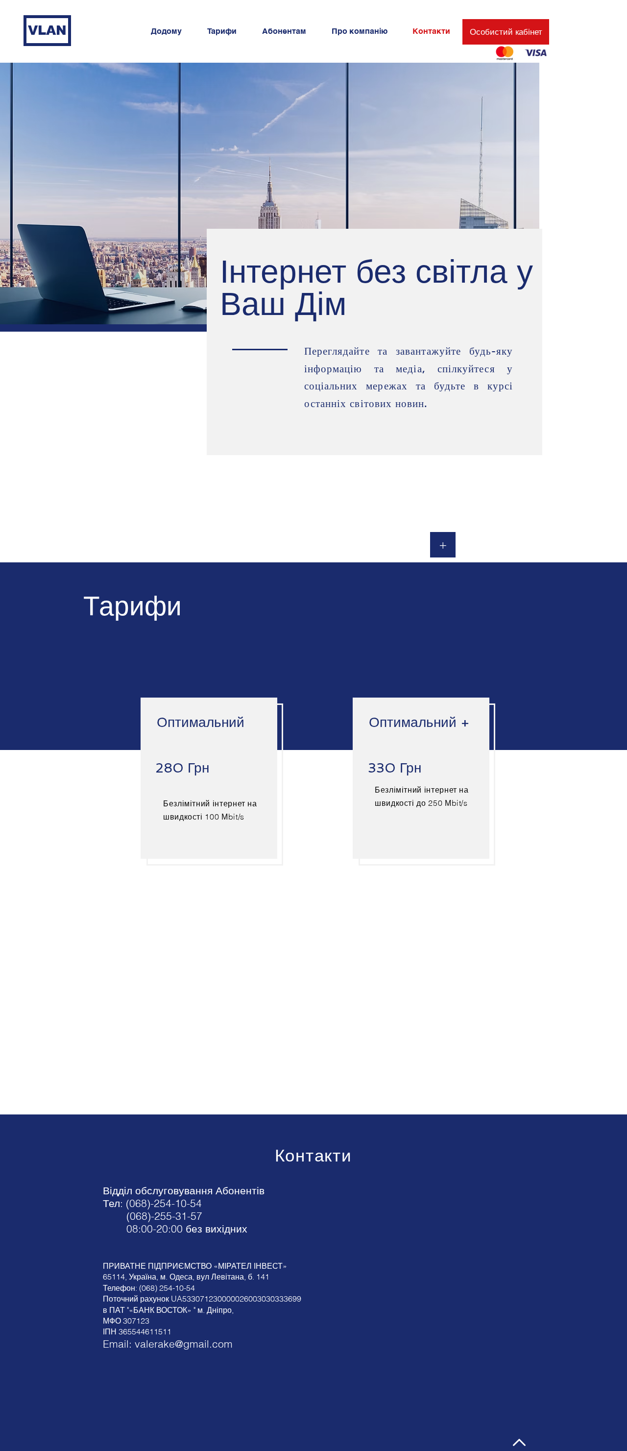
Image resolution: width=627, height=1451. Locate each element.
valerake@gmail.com (184, 1343)
